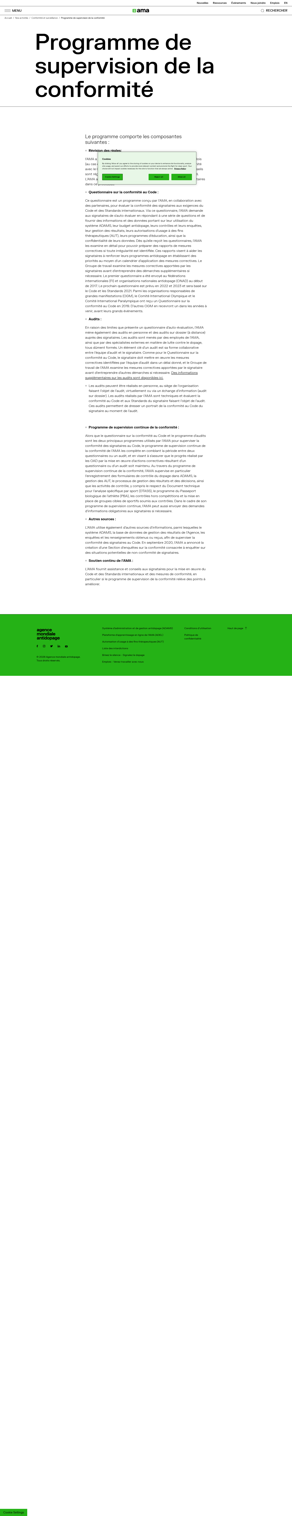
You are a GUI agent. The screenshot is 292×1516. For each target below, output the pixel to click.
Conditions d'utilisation (197, 628)
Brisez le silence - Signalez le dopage (123, 655)
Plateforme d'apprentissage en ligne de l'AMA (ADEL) (132, 635)
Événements (238, 3)
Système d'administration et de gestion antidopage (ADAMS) (137, 628)
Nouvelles (202, 3)
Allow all (182, 177)
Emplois (275, 3)
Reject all (159, 177)
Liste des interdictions (115, 648)
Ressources (220, 3)
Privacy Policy (180, 169)
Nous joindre (258, 3)
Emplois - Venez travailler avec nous (123, 661)
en (285, 3)
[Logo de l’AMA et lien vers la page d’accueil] (141, 10)
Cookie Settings (13, 1512)
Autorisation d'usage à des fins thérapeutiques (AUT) (133, 641)
